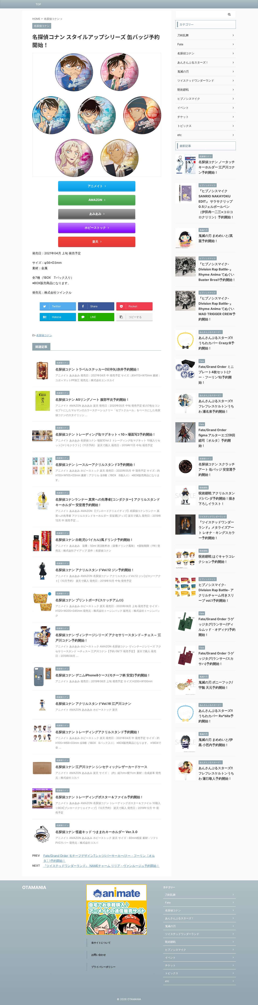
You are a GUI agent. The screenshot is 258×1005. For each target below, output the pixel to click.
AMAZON (95, 200)
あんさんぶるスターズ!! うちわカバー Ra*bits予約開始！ (216, 716)
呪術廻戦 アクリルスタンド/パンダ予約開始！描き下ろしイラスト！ (217, 498)
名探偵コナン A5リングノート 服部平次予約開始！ (92, 399)
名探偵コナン (44, 335)
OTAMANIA (34, 887)
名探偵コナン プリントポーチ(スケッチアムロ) (89, 600)
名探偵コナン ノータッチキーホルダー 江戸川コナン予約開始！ (217, 167)
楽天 (95, 241)
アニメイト (95, 186)
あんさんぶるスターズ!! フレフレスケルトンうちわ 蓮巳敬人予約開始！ (216, 773)
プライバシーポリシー (103, 966)
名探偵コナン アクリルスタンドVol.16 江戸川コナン (93, 704)
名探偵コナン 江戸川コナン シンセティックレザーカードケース (101, 767)
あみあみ (95, 214)
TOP (38, 4)
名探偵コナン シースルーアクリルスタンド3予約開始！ (95, 465)
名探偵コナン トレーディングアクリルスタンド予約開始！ (97, 732)
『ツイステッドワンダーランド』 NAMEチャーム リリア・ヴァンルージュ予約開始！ (101, 866)
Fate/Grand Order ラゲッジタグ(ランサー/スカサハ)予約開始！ (216, 658)
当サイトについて (101, 942)
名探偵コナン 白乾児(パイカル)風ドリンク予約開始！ (94, 540)
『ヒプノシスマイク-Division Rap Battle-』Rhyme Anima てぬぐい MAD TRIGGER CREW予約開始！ (217, 308)
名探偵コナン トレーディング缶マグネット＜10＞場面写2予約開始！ (105, 434)
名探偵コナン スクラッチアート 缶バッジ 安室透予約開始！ (217, 469)
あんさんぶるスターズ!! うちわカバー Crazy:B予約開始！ (216, 343)
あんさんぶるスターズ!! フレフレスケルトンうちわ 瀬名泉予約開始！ (216, 406)
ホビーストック (95, 228)
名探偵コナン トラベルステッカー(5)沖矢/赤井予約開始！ (97, 369)
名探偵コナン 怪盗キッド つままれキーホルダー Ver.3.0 (96, 832)
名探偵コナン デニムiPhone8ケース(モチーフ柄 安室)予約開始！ (102, 675)
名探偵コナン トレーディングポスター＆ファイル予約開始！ (99, 797)
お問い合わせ (98, 954)
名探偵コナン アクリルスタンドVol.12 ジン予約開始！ (94, 570)
